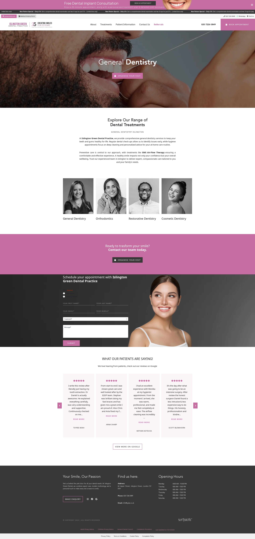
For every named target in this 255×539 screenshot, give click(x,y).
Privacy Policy (105, 536)
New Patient (70, 293)
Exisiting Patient (71, 296)
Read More (86, 416)
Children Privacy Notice (105, 529)
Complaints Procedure (144, 529)
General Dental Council (125, 529)
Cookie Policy (134, 536)
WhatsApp (242, 16)
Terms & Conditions (120, 536)
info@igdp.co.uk (128, 503)
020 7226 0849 (230, 16)
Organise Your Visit (129, 76)
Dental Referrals (9, 16)
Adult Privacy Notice (87, 529)
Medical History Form (27, 16)
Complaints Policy (148, 536)
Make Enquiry (73, 499)
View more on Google (127, 446)
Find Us (251, 16)
